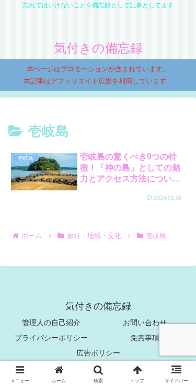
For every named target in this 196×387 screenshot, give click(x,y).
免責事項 (144, 338)
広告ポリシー (98, 353)
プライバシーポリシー (51, 338)
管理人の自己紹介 (51, 322)
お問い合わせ (145, 322)
